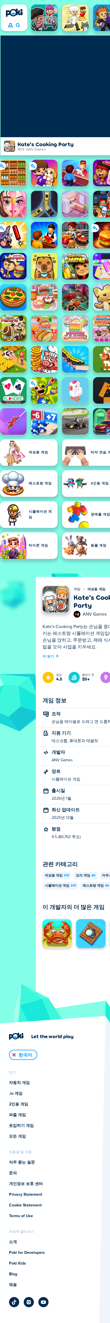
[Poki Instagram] (29, 1302)
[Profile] (10, 25)
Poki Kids (17, 1263)
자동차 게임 (19, 1083)
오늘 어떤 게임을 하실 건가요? (17, 25)
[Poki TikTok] (14, 1302)
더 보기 (48, 656)
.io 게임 (16, 1093)
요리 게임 (85, 875)
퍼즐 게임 (17, 1115)
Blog (13, 1274)
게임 (77, 589)
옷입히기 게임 (21, 1126)
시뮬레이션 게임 (60, 885)
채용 (13, 1285)
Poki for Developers (27, 1253)
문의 (13, 1173)
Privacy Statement (25, 1195)
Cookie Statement (25, 1205)
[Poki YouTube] (43, 1302)
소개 (13, 1242)
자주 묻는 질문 (22, 1162)
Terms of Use (21, 1216)
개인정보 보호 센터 (26, 1184)
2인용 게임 (18, 1104)
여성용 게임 (96, 589)
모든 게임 (17, 1136)
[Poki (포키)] (14, 13)
